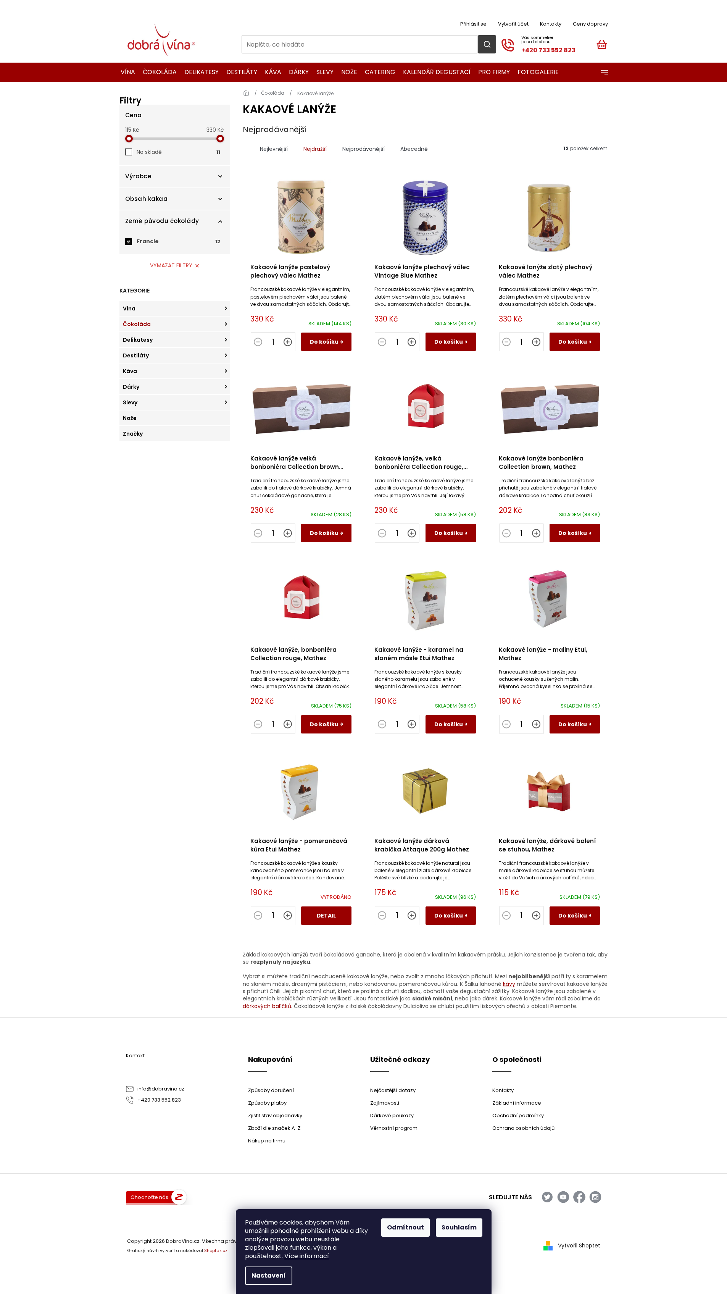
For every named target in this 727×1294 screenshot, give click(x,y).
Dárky (131, 387)
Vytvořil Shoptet (579, 1245)
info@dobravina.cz (160, 1088)
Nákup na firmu (266, 1140)
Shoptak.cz (215, 1250)
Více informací (306, 1256)
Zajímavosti (384, 1103)
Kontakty (550, 23)
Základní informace (516, 1103)
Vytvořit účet (513, 23)
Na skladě (178, 152)
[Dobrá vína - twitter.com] (547, 1197)
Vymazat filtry (171, 265)
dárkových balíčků (267, 1006)
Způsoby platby (267, 1103)
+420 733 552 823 (159, 1099)
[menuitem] (125, 72)
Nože (130, 418)
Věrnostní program (394, 1128)
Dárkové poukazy (392, 1115)
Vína (129, 308)
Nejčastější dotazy (393, 1090)
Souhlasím (459, 1227)
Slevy (130, 402)
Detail (326, 915)
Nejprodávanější (363, 149)
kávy (509, 984)
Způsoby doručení (271, 1090)
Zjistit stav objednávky (275, 1115)
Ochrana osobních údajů (523, 1128)
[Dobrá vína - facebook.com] (579, 1197)
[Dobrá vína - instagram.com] (595, 1197)
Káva (130, 371)
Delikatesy (138, 340)
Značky (133, 434)
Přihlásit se (473, 23)
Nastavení (268, 1275)
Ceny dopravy (590, 23)
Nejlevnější (274, 149)
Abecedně (414, 149)
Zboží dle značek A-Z (274, 1128)
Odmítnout (405, 1227)
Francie (178, 241)
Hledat (487, 44)
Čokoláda (137, 324)
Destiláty (136, 355)
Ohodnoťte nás (149, 1197)
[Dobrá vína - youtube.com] (563, 1197)
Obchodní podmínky (518, 1115)
